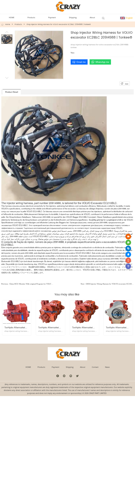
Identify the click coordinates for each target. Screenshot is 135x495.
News (107, 367)
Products (18, 24)
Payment (55, 367)
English (129, 17)
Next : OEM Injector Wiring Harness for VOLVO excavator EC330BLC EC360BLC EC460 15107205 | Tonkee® (107, 284)
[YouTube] (64, 375)
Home (7, 24)
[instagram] (70, 375)
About (82, 367)
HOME (28, 367)
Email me (81, 62)
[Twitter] (77, 375)
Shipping (69, 367)
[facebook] (57, 375)
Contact (95, 367)
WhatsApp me (102, 62)
